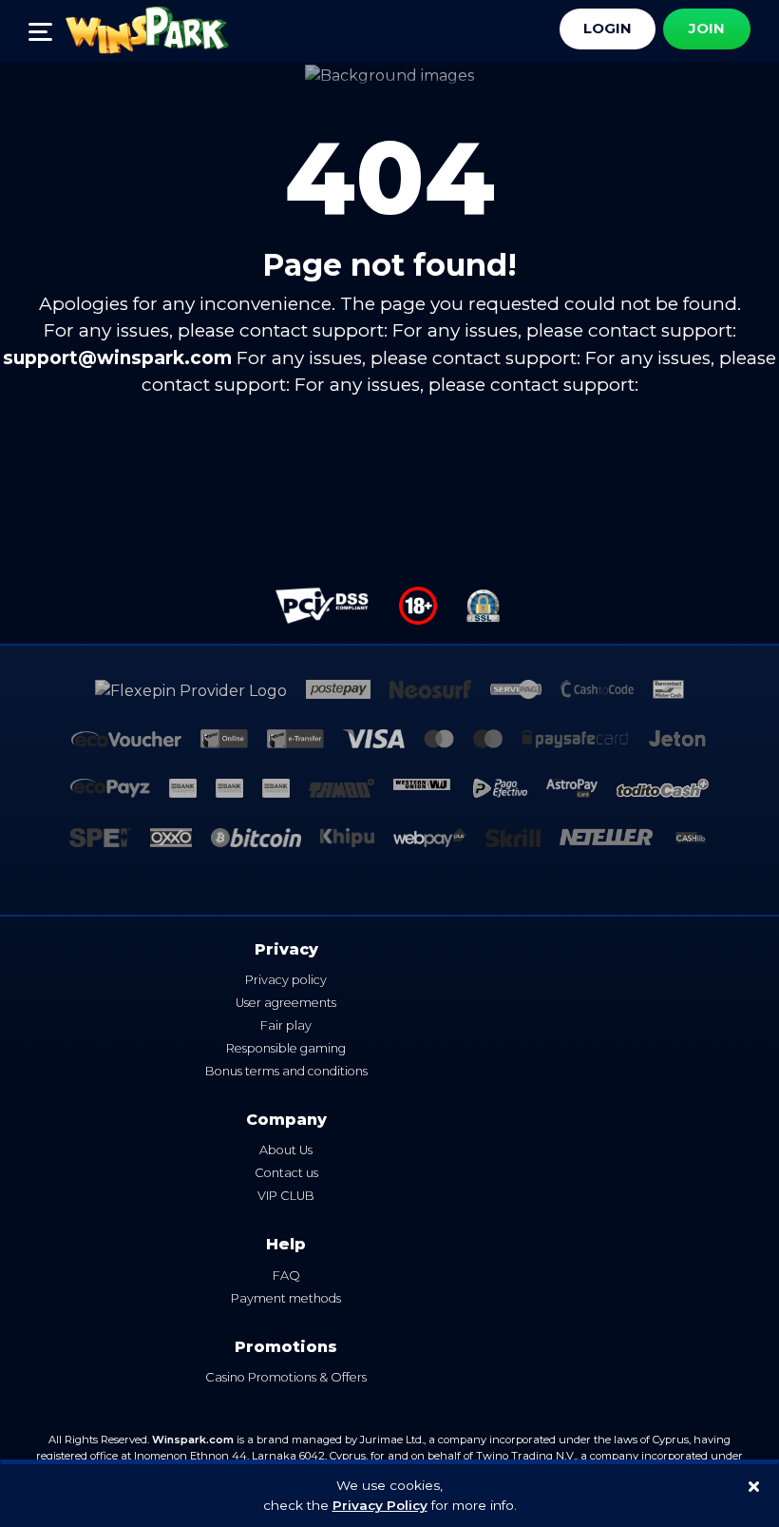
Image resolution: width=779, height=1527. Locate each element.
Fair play (286, 1025)
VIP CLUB (285, 1196)
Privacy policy (286, 980)
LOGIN (607, 28)
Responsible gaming (286, 1048)
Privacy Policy (380, 1505)
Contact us (286, 1173)
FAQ (286, 1275)
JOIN (707, 28)
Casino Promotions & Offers (286, 1377)
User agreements (286, 1002)
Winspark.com (193, 1439)
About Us (286, 1150)
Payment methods (286, 1298)
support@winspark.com (117, 358)
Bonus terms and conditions (286, 1071)
